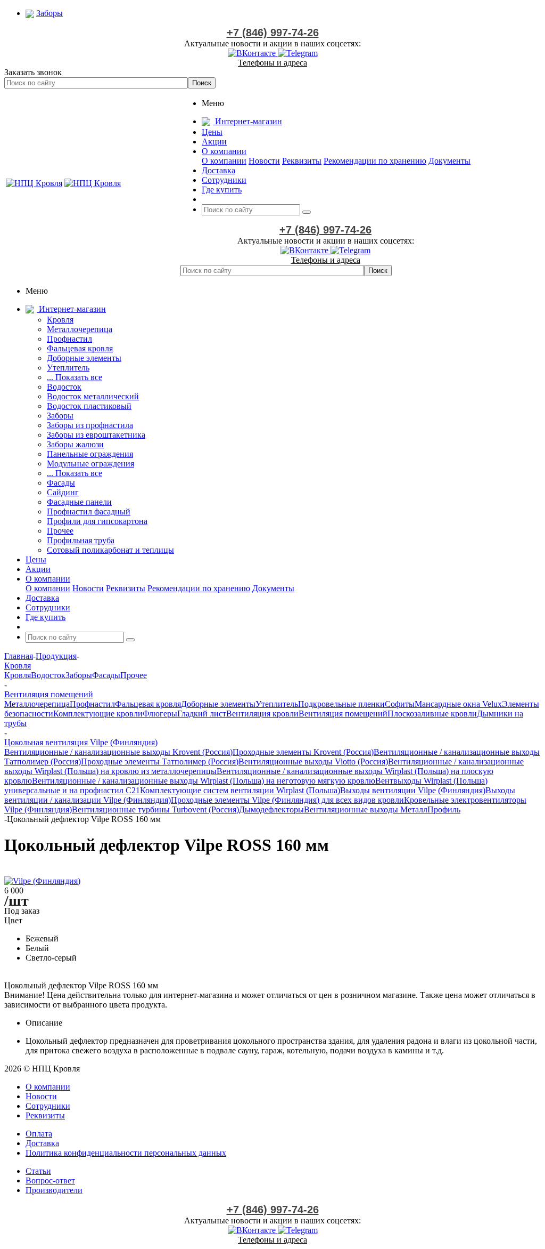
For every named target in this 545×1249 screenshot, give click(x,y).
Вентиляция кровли (262, 713)
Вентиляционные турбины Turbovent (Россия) (155, 809)
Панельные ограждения (90, 453)
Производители (54, 1190)
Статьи (38, 1170)
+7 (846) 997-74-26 (273, 32)
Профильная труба (80, 540)
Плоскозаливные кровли (432, 713)
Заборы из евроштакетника (96, 434)
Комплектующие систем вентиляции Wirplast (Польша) (240, 790)
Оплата (39, 1133)
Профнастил (69, 338)
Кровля (60, 319)
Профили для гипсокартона (97, 521)
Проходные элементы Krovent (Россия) (303, 751)
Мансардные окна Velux (458, 703)
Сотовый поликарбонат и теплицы (110, 549)
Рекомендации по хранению (375, 160)
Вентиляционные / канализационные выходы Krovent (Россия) (118, 751)
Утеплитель (68, 367)
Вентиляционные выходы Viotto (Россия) (313, 761)
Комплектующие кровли (98, 713)
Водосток (64, 386)
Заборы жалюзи (75, 444)
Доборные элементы (84, 357)
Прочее (60, 530)
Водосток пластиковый (89, 405)
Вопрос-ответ (50, 1180)
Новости (264, 160)
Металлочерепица (79, 329)
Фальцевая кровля (80, 348)
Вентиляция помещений (343, 713)
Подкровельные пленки (341, 703)
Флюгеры (160, 713)
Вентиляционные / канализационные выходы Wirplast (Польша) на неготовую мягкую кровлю (203, 780)
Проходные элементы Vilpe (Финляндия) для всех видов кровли (287, 799)
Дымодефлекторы (271, 809)
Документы (449, 160)
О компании (224, 160)
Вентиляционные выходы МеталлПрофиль (382, 809)
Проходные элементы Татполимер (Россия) (159, 761)
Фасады (61, 482)
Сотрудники (48, 1105)
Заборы (60, 415)
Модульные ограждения (90, 463)
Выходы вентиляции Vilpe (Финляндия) (412, 790)
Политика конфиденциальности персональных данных (126, 1152)
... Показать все (74, 377)
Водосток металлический (93, 396)
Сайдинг (63, 492)
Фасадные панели (79, 501)
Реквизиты (301, 160)
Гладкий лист (201, 713)
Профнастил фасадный (88, 511)
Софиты (400, 703)
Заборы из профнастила (90, 425)
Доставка (42, 1143)
